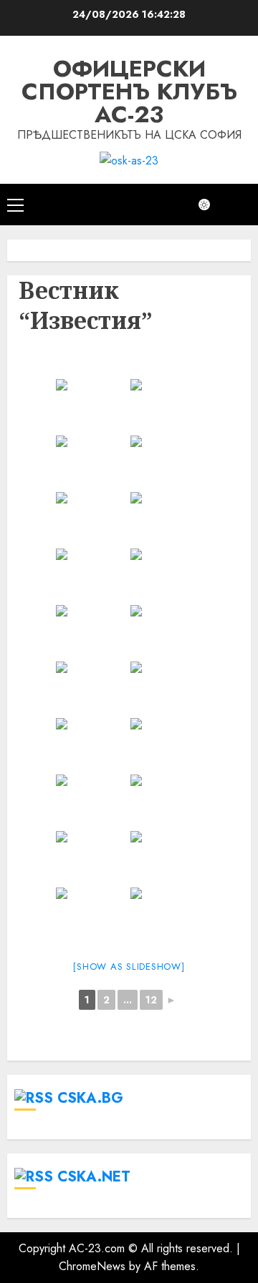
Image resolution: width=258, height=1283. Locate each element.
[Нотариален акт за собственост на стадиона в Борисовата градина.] (166, 519)
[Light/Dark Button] (211, 204)
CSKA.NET (93, 1176)
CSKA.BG (90, 1098)
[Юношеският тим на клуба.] (92, 632)
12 (151, 1000)
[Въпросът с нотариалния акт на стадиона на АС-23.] (166, 406)
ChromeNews (92, 1266)
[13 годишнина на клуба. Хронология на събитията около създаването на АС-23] (166, 688)
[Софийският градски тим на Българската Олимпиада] (166, 801)
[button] (15, 204)
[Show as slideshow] (128, 966)
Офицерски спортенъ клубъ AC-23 (129, 91)
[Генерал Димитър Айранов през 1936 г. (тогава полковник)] (92, 688)
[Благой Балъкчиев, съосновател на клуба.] (92, 575)
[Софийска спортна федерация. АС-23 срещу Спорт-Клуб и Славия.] (92, 914)
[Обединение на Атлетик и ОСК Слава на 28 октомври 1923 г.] (92, 745)
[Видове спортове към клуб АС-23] (166, 575)
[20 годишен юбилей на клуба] (92, 519)
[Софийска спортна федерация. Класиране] (166, 858)
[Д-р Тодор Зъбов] (166, 462)
